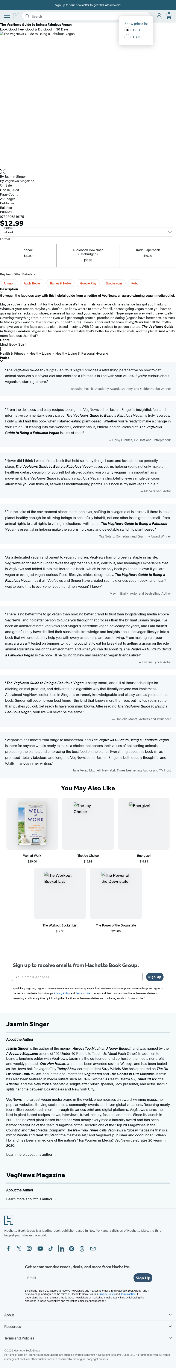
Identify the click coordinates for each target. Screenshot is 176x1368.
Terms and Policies (19, 1338)
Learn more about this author (29, 1154)
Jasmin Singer (15, 176)
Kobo (134, 283)
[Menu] (7, 16)
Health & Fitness (12, 353)
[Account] (159, 16)
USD (136, 29)
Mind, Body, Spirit (13, 344)
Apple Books (32, 283)
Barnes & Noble (60, 283)
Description (9, 289)
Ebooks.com (114, 283)
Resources (12, 1326)
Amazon (9, 283)
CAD (136, 36)
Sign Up (154, 977)
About (9, 1314)
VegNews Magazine (35, 1175)
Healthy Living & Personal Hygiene (81, 353)
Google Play (88, 283)
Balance (6, 207)
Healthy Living (40, 353)
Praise (4, 358)
